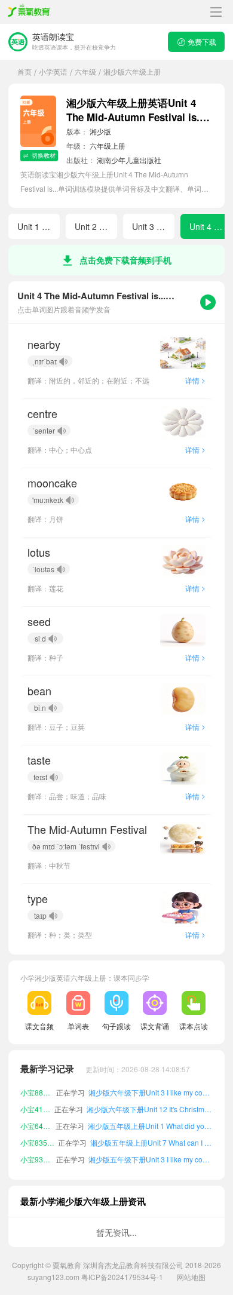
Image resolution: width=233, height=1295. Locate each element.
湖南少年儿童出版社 (129, 160)
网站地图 (191, 1277)
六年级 (85, 71)
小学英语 (53, 71)
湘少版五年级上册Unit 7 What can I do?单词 (151, 1142)
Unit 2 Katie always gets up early (96, 226)
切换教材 (44, 155)
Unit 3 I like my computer (153, 226)
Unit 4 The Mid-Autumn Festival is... (210, 226)
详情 (195, 380)
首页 (24, 71)
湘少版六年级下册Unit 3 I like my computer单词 (150, 1092)
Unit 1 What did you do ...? (38, 226)
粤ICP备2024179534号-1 (122, 1277)
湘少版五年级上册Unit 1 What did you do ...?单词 (150, 1126)
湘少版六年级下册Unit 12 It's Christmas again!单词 (150, 1109)
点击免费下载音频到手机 (125, 260)
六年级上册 (107, 145)
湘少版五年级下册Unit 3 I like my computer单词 (150, 1159)
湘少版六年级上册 (132, 71)
